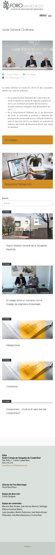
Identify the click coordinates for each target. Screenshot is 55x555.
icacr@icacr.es (8, 466)
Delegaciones (13, 345)
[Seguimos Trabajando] (27, 171)
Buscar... (5, 198)
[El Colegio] (27, 143)
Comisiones (12, 386)
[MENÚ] (49, 15)
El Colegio (6, 212)
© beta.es (27, 547)
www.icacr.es (21, 466)
